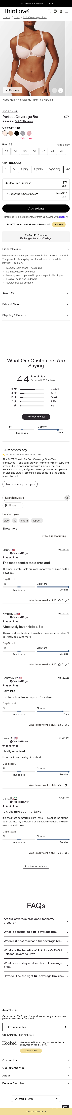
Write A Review (36, 416)
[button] (36, 1111)
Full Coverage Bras (35, 17)
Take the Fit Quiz (42, 99)
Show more (10, 528)
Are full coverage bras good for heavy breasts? (29, 920)
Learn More (31, 1050)
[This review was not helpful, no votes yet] (66, 600)
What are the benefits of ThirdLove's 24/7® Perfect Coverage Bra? (33, 952)
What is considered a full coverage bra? (30, 932)
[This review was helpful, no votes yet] (59, 600)
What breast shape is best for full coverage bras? (33, 965)
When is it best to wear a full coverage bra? (33, 941)
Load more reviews (36, 866)
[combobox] (54, 536)
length (24, 520)
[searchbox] (33, 498)
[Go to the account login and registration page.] (60, 11)
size (6, 520)
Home (6, 17)
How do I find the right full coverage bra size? (34, 976)
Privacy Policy (16, 1034)
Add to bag (36, 208)
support (37, 520)
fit (14, 520)
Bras (16, 17)
